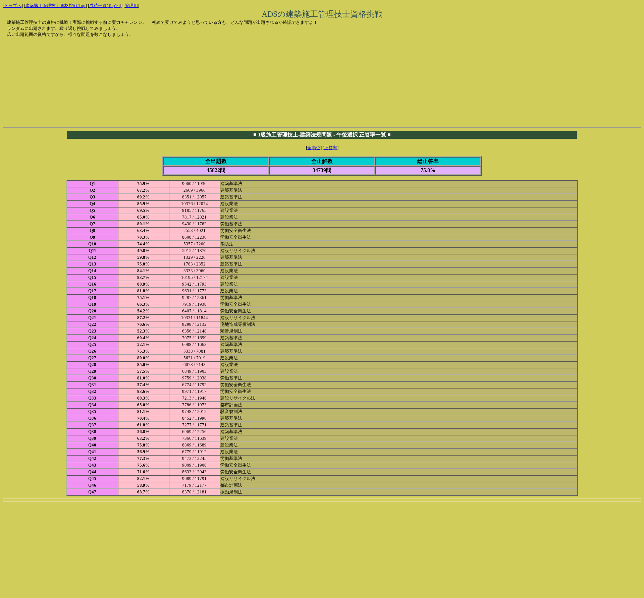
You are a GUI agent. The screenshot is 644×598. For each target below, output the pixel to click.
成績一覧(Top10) (105, 5)
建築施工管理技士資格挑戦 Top (55, 5)
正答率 (330, 147)
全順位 (313, 147)
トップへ (12, 5)
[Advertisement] (58, 79)
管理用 (131, 5)
